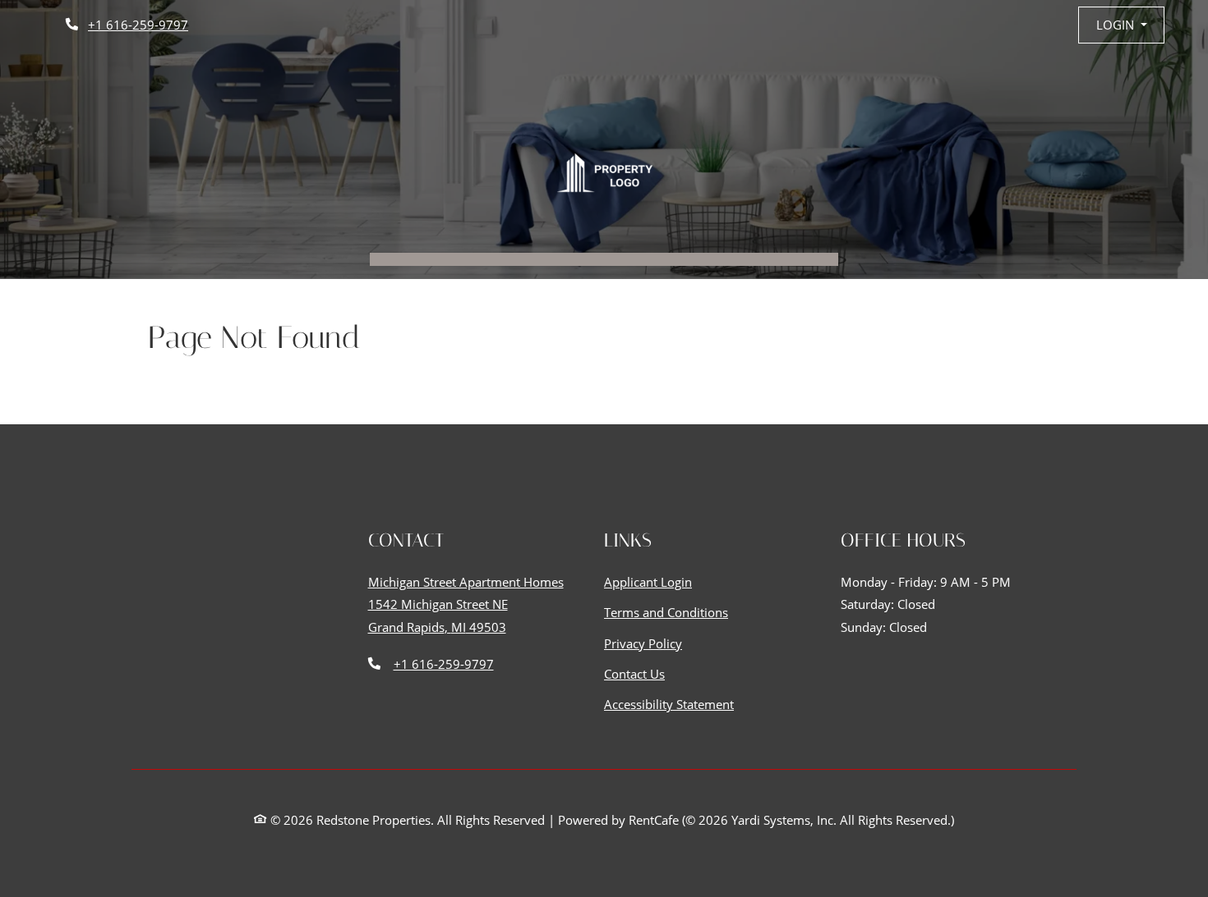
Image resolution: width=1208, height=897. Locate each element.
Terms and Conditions (666, 611)
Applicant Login (648, 581)
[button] (1121, 25)
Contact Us (634, 674)
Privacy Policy (643, 643)
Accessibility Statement (669, 703)
